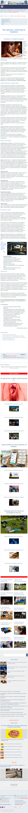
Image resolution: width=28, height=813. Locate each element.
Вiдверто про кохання (6, 21)
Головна (5, 16)
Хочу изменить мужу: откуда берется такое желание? (14, 337)
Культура (18, 10)
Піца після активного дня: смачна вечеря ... (13, 754)
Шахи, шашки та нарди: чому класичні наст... (14, 550)
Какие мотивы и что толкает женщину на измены (13, 336)
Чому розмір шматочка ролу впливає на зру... (13, 757)
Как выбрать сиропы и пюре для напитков (13, 752)
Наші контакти (3, 795)
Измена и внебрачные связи (9, 339)
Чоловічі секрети (5, 20)
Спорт (1, 12)
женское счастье (20, 357)
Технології (5, 12)
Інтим (3, 24)
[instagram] (4, 807)
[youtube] (3, 807)
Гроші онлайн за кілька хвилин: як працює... (14, 445)
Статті (9, 16)
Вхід (17, 368)
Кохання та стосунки (6, 19)
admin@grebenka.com (5, 798)
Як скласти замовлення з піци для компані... (13, 743)
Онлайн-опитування (19, 800)
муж (16, 357)
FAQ (16, 803)
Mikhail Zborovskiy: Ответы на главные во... (14, 536)
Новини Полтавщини (18, 9)
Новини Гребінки (10, 9)
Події (5, 10)
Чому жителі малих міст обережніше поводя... (14, 497)
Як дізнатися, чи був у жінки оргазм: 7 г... (14, 379)
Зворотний (4, 800)
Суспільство (9, 10)
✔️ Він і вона (13, 16)
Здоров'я (23, 10)
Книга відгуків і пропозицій (20, 801)
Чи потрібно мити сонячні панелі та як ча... (14, 403)
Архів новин (3, 9)
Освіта (14, 10)
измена (7, 357)
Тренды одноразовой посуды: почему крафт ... (13, 746)
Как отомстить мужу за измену (9, 334)
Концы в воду (12, 357)
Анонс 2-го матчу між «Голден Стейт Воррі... (14, 417)
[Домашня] (1, 7)
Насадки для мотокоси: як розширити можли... (14, 512)
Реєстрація (12, 368)
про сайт (7, 801)
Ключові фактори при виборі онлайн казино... (14, 430)
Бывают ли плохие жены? (8, 338)
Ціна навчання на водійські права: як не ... (14, 563)
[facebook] (1, 807)
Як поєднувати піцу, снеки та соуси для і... (12, 749)
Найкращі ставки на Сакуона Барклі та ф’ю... (14, 483)
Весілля (3, 23)
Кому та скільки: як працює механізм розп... (14, 470)
